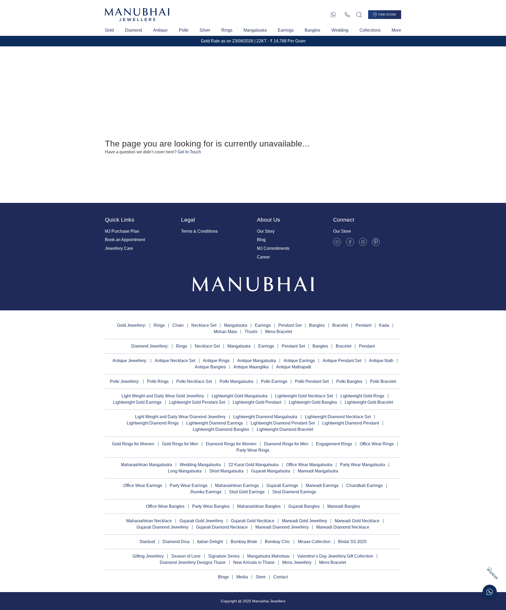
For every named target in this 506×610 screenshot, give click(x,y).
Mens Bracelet (278, 331)
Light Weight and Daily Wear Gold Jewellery (162, 396)
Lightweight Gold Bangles (313, 402)
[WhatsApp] (333, 14)
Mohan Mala (225, 331)
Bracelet (340, 325)
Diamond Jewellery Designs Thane (193, 562)
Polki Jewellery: (124, 381)
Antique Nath (381, 360)
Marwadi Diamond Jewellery (282, 527)
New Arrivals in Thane (254, 562)
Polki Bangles (349, 381)
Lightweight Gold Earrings (137, 402)
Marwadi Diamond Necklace (342, 527)
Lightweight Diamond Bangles (221, 429)
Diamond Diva (176, 541)
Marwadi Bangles (343, 506)
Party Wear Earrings (188, 485)
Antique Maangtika (251, 367)
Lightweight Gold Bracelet (369, 402)
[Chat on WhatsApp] (490, 592)
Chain (178, 325)
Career (263, 257)
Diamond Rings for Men (286, 444)
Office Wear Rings (377, 444)
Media (242, 577)
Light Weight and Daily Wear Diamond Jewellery (180, 416)
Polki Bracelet (383, 381)
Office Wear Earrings (142, 485)
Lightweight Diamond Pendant (350, 423)
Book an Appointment (125, 239)
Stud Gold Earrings (247, 492)
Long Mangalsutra (185, 471)
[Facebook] (350, 242)
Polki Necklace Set (194, 381)
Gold (109, 30)
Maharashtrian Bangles (259, 506)
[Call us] (347, 14)
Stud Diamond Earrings (294, 492)
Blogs (223, 577)
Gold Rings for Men (180, 444)
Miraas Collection (314, 541)
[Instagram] (363, 242)
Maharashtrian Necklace (149, 521)
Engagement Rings (334, 444)
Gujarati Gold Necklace (252, 521)
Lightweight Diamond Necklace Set (338, 416)
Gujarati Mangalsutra (270, 471)
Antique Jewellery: (130, 360)
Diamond (133, 30)
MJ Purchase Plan (122, 231)
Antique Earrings (299, 360)
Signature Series (224, 556)
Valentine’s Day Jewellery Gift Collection (335, 556)
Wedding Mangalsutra (200, 464)
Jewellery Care (119, 248)
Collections (370, 30)
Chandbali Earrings (364, 485)
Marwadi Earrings (322, 485)
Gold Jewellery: (131, 325)
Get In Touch (189, 152)
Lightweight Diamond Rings (153, 423)
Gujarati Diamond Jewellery (162, 527)
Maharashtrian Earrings (237, 485)
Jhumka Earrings (205, 492)
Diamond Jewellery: (149, 346)
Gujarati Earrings (282, 485)
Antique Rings (216, 360)
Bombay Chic (277, 541)
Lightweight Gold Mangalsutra (239, 396)
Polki (183, 30)
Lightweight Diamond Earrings (214, 423)
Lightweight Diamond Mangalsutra (265, 416)
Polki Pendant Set (312, 381)
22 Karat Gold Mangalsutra (253, 464)
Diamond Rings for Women (231, 444)
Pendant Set (289, 325)
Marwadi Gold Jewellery (304, 521)
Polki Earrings (274, 381)
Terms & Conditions (199, 231)
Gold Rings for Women (133, 444)
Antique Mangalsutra (256, 360)
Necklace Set (203, 325)
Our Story (266, 231)
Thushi (251, 331)
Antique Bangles (210, 367)
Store (261, 577)
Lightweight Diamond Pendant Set (283, 423)
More (396, 30)
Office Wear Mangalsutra (309, 464)
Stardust (147, 541)
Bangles (312, 30)
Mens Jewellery (297, 562)
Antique (160, 30)
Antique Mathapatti (293, 367)
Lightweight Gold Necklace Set (304, 396)
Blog (261, 239)
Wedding (340, 30)
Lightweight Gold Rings (362, 396)
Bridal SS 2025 (352, 541)
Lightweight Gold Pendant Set (197, 402)
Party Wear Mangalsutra (362, 464)
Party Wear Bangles (211, 506)
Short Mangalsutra (226, 471)
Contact (280, 577)
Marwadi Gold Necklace (357, 521)
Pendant (363, 325)
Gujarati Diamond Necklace (222, 527)
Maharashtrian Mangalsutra (146, 464)
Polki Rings (158, 381)
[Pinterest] (376, 242)
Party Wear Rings (252, 450)
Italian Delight (210, 541)
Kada (384, 325)
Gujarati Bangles (304, 506)
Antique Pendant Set (342, 360)
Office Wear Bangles (165, 506)
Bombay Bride (244, 541)
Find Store (387, 14)
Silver (205, 30)
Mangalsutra (255, 30)
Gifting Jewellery (148, 556)
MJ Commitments (273, 248)
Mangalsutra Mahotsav (268, 556)
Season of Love (186, 556)
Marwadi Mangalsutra (318, 471)
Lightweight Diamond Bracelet (285, 429)
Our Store (342, 231)
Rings (226, 30)
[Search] (359, 14)
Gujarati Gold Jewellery (201, 521)
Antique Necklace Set (175, 360)
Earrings (286, 30)
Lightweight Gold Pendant (257, 402)
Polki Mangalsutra (236, 381)
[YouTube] (337, 242)
